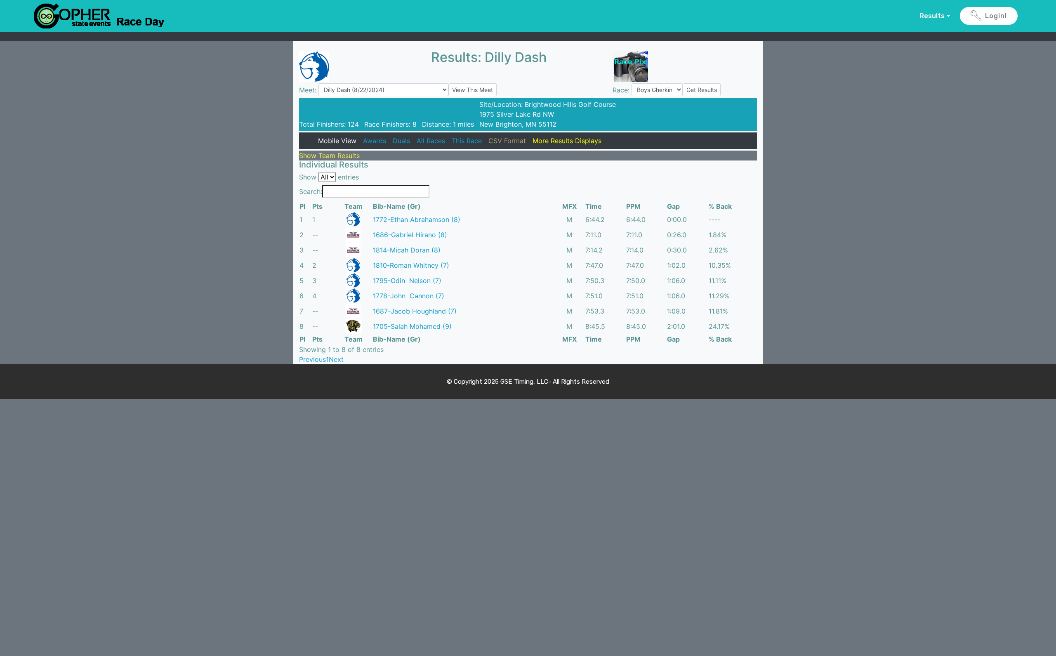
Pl (302, 206)
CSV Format (507, 141)
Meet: (308, 90)
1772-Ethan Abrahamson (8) (416, 219)
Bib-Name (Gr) (397, 206)
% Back (720, 206)
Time (593, 206)
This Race (467, 141)
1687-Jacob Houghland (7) (415, 311)
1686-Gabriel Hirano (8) (410, 235)
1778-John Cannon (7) (408, 296)
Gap (673, 206)
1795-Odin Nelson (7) (407, 280)
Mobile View (337, 141)
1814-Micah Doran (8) (407, 250)
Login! (996, 16)
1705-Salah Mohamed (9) (412, 326)
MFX (569, 206)
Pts (317, 206)
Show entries (329, 177)
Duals (401, 141)
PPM (633, 206)
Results (932, 16)
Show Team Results (329, 155)
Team (353, 206)
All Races (431, 141)
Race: (622, 90)
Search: (310, 191)
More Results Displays (567, 141)
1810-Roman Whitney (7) (411, 265)
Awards (374, 141)
